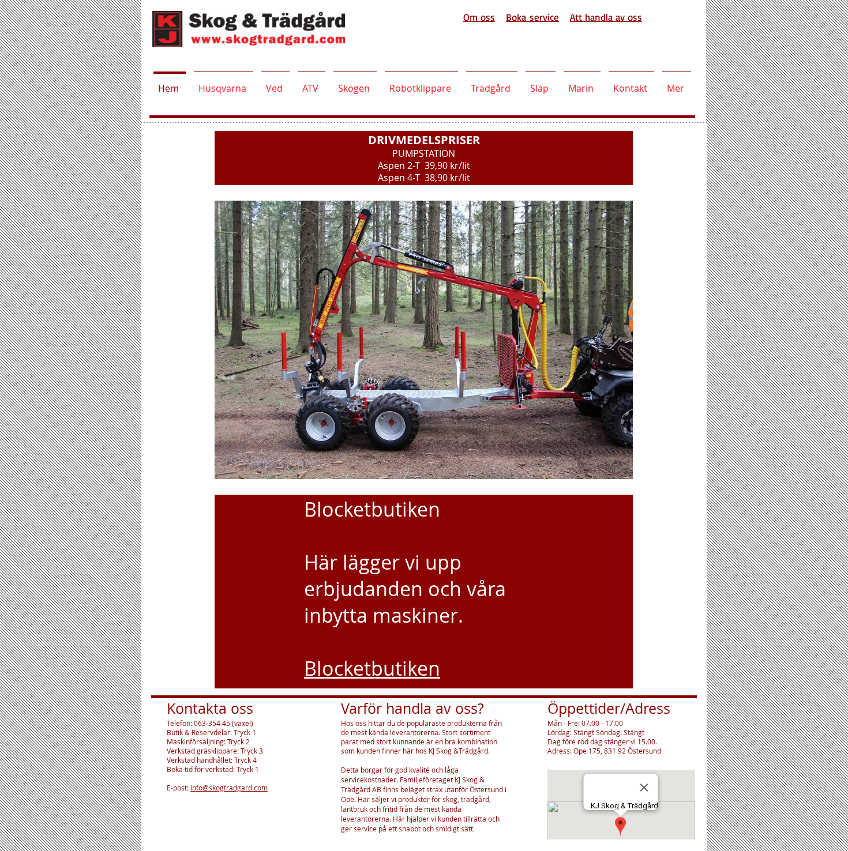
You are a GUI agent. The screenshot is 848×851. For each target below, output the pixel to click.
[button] (424, 340)
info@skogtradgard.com (229, 787)
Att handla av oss (606, 17)
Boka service (532, 17)
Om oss (479, 17)
